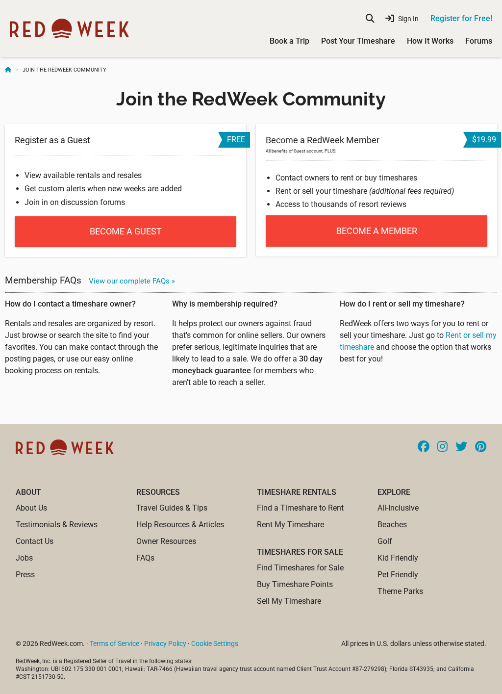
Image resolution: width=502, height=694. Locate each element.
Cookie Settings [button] (214, 643)
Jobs (24, 558)
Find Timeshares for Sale (300, 567)
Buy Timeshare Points (295, 584)
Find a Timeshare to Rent (300, 508)
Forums (478, 41)
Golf (384, 541)
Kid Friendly (397, 558)
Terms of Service (114, 643)
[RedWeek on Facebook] (423, 447)
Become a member (376, 231)
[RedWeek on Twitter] (461, 447)
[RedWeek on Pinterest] (480, 447)
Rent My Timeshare (290, 524)
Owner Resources (166, 541)
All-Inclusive (398, 508)
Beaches (392, 524)
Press (25, 574)
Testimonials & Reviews (57, 524)
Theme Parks (400, 591)
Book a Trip (289, 41)
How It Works (430, 41)
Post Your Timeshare (358, 41)
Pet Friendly (397, 574)
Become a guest (126, 231)
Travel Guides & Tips (171, 508)
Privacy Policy (165, 643)
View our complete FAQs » (132, 281)
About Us (31, 508)
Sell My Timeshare (289, 601)
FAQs (145, 558)
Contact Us (34, 541)
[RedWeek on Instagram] (442, 447)
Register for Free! (461, 18)
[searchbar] (370, 18)
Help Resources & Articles (180, 524)
